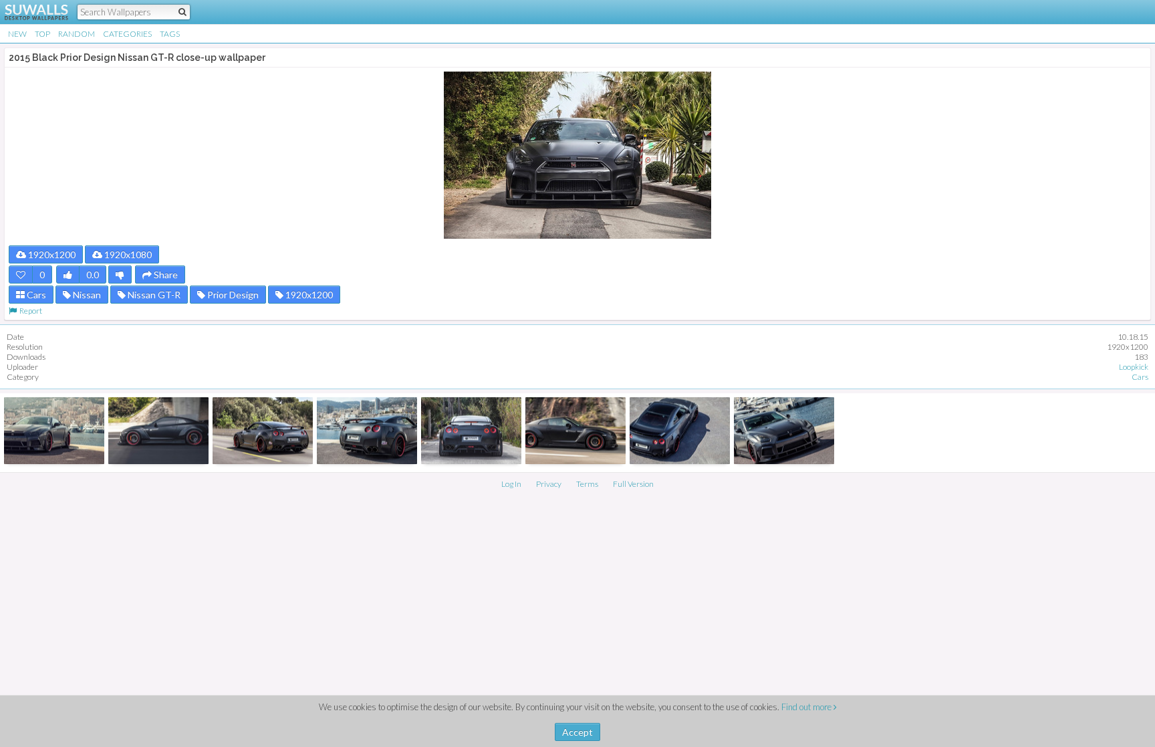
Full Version (633, 484)
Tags (170, 34)
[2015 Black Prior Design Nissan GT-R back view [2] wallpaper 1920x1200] (263, 430)
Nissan (86, 294)
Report (29, 311)
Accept (577, 732)
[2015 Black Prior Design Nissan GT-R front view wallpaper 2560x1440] (54, 430)
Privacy (548, 484)
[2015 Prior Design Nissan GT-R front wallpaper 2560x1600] (784, 430)
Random (76, 34)
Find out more (807, 707)
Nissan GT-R (153, 294)
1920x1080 (127, 254)
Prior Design (232, 294)
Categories (127, 34)
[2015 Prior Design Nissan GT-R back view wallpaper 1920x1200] (471, 430)
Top (42, 34)
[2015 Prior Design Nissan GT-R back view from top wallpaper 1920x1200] (680, 430)
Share (165, 274)
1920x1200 (51, 254)
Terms (587, 484)
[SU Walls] (28, 12)
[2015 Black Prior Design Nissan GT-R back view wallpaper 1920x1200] (367, 430)
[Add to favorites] (21, 274)
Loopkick (1133, 367)
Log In (511, 484)
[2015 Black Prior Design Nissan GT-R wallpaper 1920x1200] (575, 430)
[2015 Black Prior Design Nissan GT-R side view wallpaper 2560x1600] (158, 430)
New (17, 34)
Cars (35, 294)
